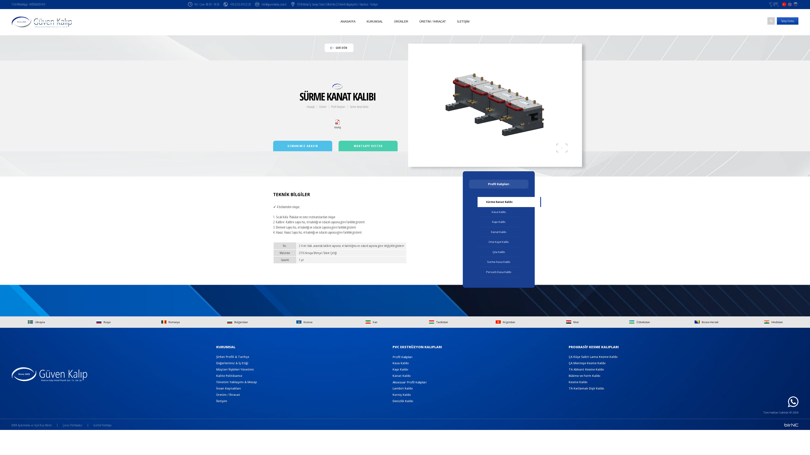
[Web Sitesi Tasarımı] (791, 425)
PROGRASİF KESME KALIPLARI (594, 347)
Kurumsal (375, 21)
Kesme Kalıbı (578, 382)
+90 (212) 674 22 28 (240, 4)
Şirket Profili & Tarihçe (232, 357)
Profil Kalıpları (338, 107)
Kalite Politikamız (229, 376)
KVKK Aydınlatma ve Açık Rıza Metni (32, 425)
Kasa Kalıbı (499, 212)
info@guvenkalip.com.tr (274, 4)
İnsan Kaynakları (228, 388)
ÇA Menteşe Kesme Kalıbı (587, 363)
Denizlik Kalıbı (403, 401)
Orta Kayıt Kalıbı (499, 242)
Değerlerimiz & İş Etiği (232, 363)
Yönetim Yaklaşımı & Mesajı (236, 382)
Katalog (337, 127)
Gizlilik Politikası (102, 425)
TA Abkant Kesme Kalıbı (586, 369)
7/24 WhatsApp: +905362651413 (28, 4)
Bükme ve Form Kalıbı (584, 376)
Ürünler (401, 21)
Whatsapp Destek (368, 146)
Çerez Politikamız (72, 425)
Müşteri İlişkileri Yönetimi (235, 369)
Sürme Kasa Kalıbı (498, 262)
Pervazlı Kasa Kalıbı (498, 272)
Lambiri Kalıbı (403, 388)
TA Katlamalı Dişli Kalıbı (586, 388)
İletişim (463, 21)
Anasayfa (347, 21)
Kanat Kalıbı (498, 232)
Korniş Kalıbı (402, 395)
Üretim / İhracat (432, 21)
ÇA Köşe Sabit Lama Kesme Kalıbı (593, 357)
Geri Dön (341, 48)
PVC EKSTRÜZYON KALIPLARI (417, 347)
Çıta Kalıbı (499, 252)
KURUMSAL (225, 347)
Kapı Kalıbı (498, 222)
